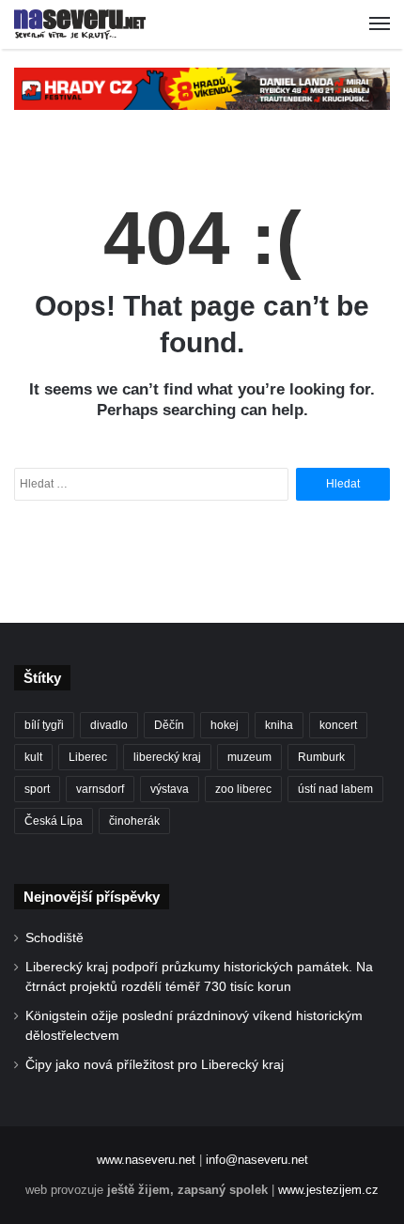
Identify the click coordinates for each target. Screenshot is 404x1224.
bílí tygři (44, 725)
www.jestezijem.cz (328, 1190)
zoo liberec (243, 789)
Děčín (169, 725)
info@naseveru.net (257, 1160)
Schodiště (54, 938)
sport (37, 789)
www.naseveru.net (146, 1160)
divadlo (109, 725)
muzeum (249, 757)
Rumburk (321, 757)
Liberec (88, 757)
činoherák (134, 821)
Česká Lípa (53, 821)
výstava (169, 789)
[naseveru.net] (80, 24)
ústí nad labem (335, 789)
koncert (338, 725)
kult (33, 757)
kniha (279, 725)
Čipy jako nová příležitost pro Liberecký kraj (154, 1065)
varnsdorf (100, 789)
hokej (224, 725)
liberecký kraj (167, 757)
